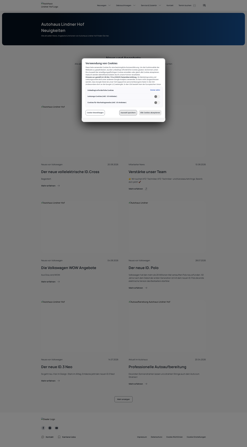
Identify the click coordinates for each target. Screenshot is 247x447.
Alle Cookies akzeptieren (150, 113)
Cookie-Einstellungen (95, 113)
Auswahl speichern (128, 113)
